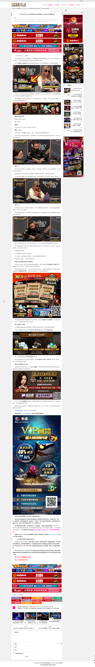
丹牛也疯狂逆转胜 (26, 413)
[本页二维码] (93, 663)
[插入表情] (57, 644)
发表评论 (56, 11)
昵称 (15, 644)
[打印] (51, 11)
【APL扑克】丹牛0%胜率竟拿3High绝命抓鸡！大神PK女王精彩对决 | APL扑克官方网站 (41, 608)
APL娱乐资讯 (77, 4)
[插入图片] (60, 644)
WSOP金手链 (17, 602)
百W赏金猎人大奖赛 (38, 602)
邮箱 (15, 647)
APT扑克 (37, 597)
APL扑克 (44, 606)
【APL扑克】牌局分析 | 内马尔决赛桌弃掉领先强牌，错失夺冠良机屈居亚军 (55, 621)
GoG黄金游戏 (27, 600)
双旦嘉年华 (27, 602)
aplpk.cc (23, 55)
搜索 (66, 10)
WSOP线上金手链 (58, 600)
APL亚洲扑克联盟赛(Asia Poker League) (50, 662)
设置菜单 (81, 0)
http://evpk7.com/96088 (47, 529)
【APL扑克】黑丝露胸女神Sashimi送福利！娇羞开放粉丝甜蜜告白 (76, 108)
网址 (14, 650)
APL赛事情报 (57, 4)
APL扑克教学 (63, 4)
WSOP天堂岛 (48, 600)
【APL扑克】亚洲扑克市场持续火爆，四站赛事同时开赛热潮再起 (76, 96)
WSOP (37, 600)
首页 (44, 4)
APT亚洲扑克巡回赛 (27, 597)
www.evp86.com (52, 534)
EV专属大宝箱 (48, 597)
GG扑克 (17, 600)
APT (17, 597)
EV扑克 (58, 597)
